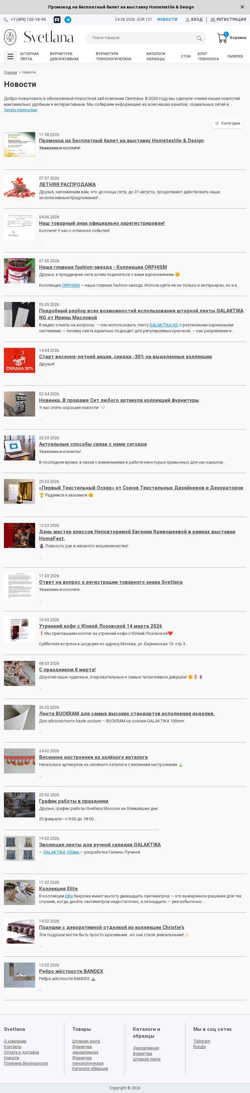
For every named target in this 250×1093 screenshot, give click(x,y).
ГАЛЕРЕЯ (235, 56)
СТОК (186, 56)
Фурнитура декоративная (85, 1050)
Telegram (201, 1041)
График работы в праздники (73, 801)
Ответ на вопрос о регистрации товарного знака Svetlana (111, 582)
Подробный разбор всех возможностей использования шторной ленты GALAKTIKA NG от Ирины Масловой (141, 314)
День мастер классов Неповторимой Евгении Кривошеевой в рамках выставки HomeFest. (137, 535)
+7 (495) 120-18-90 (28, 19)
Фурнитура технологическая (88, 1061)
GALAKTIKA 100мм (61, 852)
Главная (10, 72)
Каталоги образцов (90, 1068)
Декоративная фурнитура (146, 1051)
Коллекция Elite (58, 889)
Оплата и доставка (21, 1052)
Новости (11, 1058)
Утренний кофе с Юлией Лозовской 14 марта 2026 (100, 626)
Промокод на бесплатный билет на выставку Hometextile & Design (121, 140)
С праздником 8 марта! (67, 670)
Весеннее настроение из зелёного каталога (93, 757)
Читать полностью (20, 110)
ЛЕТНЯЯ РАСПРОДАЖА (67, 184)
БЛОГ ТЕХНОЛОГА (208, 56)
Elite (69, 896)
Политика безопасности (26, 1063)
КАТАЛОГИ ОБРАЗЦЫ (155, 56)
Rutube (199, 1047)
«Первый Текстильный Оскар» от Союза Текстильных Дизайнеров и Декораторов (141, 488)
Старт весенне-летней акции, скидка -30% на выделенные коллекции (125, 357)
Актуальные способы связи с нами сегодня (93, 444)
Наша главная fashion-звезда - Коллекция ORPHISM (103, 267)
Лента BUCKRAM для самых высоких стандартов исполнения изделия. (127, 714)
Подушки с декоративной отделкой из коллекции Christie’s (111, 927)
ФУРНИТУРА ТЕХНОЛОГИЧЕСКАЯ (113, 56)
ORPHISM (71, 285)
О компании (15, 1041)
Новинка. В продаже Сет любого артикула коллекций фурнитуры (119, 400)
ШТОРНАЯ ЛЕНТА (29, 56)
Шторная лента (86, 1041)
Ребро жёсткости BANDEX (71, 971)
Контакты (12, 1047)
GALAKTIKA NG (163, 324)
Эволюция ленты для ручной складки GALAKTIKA (100, 845)
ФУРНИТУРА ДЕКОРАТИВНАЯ (64, 56)
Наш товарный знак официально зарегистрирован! (102, 223)
